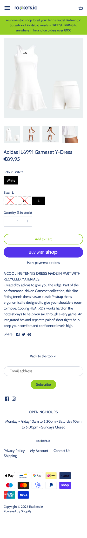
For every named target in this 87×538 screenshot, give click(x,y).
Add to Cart (43, 239)
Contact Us (62, 451)
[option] (12, 134)
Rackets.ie (36, 507)
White (11, 180)
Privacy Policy (14, 451)
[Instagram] (14, 398)
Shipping (10, 456)
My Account (39, 451)
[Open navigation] (7, 8)
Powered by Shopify (18, 511)
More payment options (43, 263)
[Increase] (27, 221)
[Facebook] (7, 398)
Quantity (17, 212)
